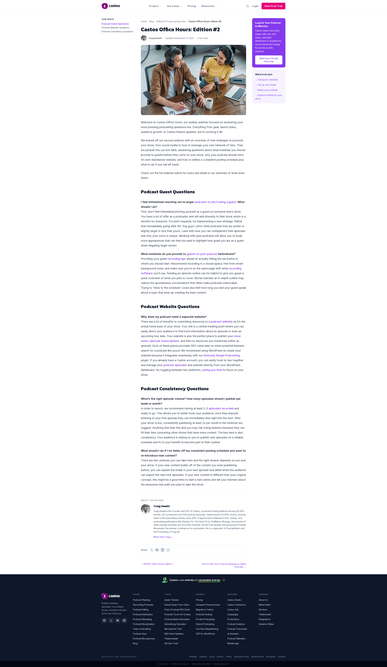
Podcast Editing (140, 609)
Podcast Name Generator (177, 619)
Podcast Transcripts (237, 629)
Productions (233, 619)
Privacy (220, 657)
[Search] (247, 6)
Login (255, 6)
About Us (263, 600)
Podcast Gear (140, 633)
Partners (203, 657)
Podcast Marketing (142, 619)
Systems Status (266, 624)
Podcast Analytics (236, 624)
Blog (151, 21)
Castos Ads (233, 609)
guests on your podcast (202, 254)
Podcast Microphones (144, 638)
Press (212, 657)
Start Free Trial (273, 6)
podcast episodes (175, 365)
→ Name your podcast (266, 90)
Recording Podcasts (143, 604)
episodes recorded (221, 408)
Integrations (264, 619)
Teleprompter (171, 638)
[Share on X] (151, 549)
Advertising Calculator (175, 624)
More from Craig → (163, 537)
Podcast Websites (236, 638)
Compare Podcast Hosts (208, 604)
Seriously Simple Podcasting (221, 355)
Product (154, 6)
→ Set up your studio (265, 85)
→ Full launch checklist (266, 79)
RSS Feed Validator (174, 633)
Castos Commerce (236, 604)
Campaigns (232, 614)
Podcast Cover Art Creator (177, 614)
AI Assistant (232, 633)
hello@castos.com (221, 664)
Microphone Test (173, 629)
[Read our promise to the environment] (224, 580)
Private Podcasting (205, 619)
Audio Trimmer (171, 600)
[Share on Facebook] (157, 549)
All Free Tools (171, 643)
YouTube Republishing (207, 629)
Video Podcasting (142, 629)
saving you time (212, 369)
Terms (229, 657)
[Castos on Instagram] (167, 549)
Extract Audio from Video (176, 604)
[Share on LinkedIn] (162, 549)
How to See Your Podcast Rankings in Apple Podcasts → (224, 565)
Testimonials (265, 614)
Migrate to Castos (204, 609)
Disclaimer (270, 657)
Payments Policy (241, 657)
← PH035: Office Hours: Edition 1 (157, 564)
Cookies (281, 657)
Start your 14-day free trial (268, 60)
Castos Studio (234, 600)
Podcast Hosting (204, 614)
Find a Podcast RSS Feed (177, 609)
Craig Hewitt (155, 38)
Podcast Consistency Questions (117, 31)
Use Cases (173, 6)
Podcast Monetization (144, 624)
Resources (207, 6)
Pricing (192, 6)
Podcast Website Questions (115, 27)
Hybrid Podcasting (205, 624)
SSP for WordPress (205, 633)
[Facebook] (104, 620)
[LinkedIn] (124, 620)
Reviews (263, 609)
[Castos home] (111, 6)
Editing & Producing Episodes (171, 21)
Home (144, 21)
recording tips (177, 258)
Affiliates (193, 657)
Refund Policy (257, 657)
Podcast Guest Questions (115, 24)
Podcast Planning (141, 600)
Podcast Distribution (143, 614)
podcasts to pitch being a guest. (216, 202)
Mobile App (233, 643)
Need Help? (265, 604)
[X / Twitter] (111, 620)
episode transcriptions (164, 340)
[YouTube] (117, 620)
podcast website (222, 321)
